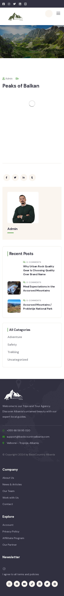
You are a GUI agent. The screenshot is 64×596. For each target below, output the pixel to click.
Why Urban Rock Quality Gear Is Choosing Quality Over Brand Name (39, 270)
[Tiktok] (32, 584)
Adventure (15, 337)
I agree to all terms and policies (20, 574)
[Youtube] (24, 584)
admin (8, 78)
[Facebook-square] (17, 584)
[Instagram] (9, 584)
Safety (12, 345)
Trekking (13, 352)
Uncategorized (18, 360)
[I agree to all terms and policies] (4, 568)
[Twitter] (47, 584)
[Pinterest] (55, 584)
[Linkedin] (40, 584)
